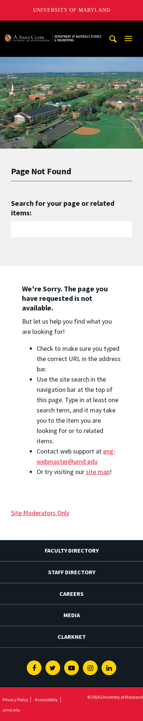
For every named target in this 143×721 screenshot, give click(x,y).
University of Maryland (71, 10)
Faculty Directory (72, 550)
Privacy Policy (15, 699)
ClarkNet (72, 636)
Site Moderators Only (40, 513)
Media (71, 615)
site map (98, 471)
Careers (71, 593)
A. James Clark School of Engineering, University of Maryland (52, 27)
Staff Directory (71, 572)
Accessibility (46, 699)
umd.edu (11, 710)
